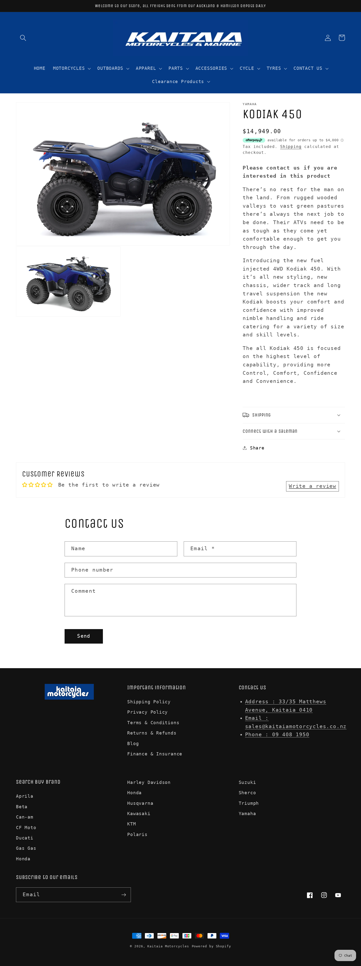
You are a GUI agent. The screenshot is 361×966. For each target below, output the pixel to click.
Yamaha (247, 813)
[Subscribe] (124, 894)
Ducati (24, 837)
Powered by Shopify (211, 946)
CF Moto (26, 827)
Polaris (137, 834)
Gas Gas (26, 848)
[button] (23, 38)
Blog (133, 743)
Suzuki (247, 782)
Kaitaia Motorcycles (168, 946)
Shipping (291, 146)
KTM (131, 823)
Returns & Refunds (151, 732)
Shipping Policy (149, 701)
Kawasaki (138, 813)
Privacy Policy (147, 712)
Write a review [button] (312, 486)
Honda (23, 858)
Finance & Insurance (154, 753)
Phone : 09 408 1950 (277, 734)
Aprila (24, 796)
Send (83, 636)
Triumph (249, 803)
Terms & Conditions (153, 722)
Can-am (24, 817)
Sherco (247, 792)
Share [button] (257, 447)
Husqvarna (140, 803)
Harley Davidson (149, 782)
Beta (22, 806)
